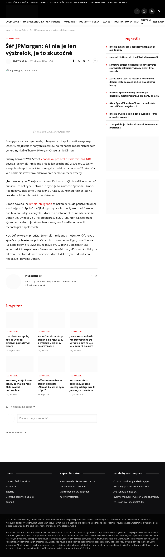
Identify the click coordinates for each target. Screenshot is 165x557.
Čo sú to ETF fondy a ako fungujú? (131, 481)
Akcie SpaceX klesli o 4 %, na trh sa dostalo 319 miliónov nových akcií (132, 105)
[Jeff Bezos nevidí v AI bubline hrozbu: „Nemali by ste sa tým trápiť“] (52, 364)
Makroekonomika (33, 21)
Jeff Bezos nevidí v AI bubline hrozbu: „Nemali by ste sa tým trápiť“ (51, 385)
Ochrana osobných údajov (20, 496)
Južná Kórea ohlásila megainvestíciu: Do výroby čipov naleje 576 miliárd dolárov (81, 341)
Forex (95, 21)
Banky (106, 21)
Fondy (128, 21)
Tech (136, 21)
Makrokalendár (57, 2)
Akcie (16, 21)
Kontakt (34, 2)
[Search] (158, 11)
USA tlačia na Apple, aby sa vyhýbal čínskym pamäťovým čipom (18, 341)
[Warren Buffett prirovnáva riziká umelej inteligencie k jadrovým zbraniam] (83, 364)
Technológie (13, 38)
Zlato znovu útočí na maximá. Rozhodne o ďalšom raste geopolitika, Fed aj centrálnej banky (132, 82)
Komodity (69, 21)
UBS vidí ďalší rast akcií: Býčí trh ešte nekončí (133, 57)
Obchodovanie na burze (76, 2)
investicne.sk (20, 61)
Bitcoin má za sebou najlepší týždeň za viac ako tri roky (132, 48)
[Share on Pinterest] (83, 61)
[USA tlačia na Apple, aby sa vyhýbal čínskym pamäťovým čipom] (20, 320)
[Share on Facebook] (73, 61)
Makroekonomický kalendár (74, 491)
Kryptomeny (53, 21)
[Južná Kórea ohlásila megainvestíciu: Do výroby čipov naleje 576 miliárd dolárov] (83, 320)
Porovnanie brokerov (117, 2)
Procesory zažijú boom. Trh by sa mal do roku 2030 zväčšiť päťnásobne (19, 385)
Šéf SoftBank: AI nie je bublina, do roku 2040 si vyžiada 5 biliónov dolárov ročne (50, 341)
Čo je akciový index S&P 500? (128, 501)
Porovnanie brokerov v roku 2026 (77, 481)
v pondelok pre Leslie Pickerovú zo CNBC (66, 159)
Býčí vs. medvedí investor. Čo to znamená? (136, 496)
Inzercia (44, 2)
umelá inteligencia (40, 204)
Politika (118, 21)
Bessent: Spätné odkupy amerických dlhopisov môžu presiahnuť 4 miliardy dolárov (134, 94)
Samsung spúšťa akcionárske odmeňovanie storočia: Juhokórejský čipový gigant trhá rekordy (132, 68)
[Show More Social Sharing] (95, 61)
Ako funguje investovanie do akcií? (131, 486)
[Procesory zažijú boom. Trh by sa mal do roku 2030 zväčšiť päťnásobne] (20, 364)
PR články (11, 486)
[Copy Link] (89, 61)
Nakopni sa (146, 22)
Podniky (84, 21)
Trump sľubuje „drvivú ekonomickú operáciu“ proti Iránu (133, 126)
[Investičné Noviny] (21, 11)
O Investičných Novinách (17, 2)
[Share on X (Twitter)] (78, 61)
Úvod (9, 21)
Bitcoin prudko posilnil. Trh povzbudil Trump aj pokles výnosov (133, 115)
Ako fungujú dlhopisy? (125, 491)
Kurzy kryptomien (98, 2)
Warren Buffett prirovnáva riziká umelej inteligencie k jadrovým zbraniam (82, 385)
